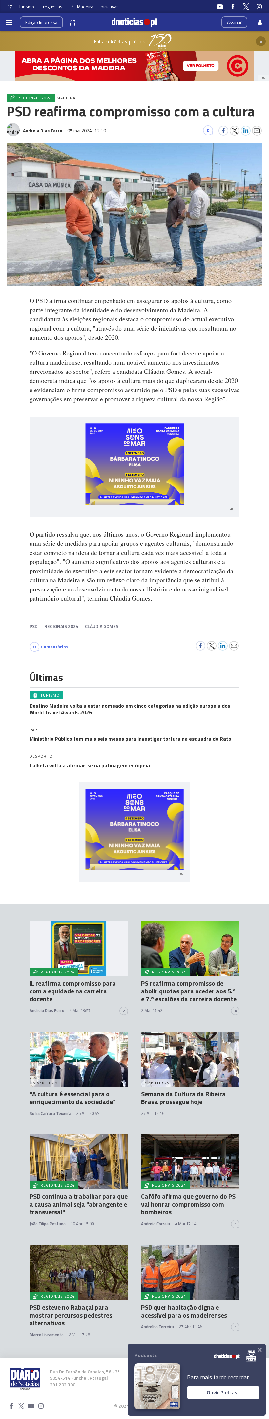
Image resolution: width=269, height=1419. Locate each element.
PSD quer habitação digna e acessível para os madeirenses (184, 1311)
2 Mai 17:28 (79, 1334)
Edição (41, 22)
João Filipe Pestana (48, 1223)
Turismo (26, 6)
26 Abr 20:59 (87, 1113)
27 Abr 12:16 (152, 1113)
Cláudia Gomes (101, 626)
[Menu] (9, 22)
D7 (9, 6)
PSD (34, 626)
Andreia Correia (155, 1223)
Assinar (234, 22)
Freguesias (51, 6)
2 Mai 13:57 (80, 1010)
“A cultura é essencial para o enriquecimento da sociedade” (73, 1098)
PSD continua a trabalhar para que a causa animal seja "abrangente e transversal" (79, 1204)
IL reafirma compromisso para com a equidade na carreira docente (73, 991)
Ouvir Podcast (223, 1392)
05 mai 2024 (86, 130)
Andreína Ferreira (157, 1326)
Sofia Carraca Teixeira (50, 1113)
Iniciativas (109, 6)
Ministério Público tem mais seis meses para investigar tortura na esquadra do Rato (130, 739)
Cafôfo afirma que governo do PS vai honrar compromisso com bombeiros (188, 1204)
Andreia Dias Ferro (47, 1010)
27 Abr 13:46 (190, 1326)
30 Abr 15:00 (82, 1223)
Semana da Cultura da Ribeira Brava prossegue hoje (183, 1098)
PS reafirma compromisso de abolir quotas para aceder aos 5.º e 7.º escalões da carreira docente (189, 991)
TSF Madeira (81, 6)
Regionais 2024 (61, 626)
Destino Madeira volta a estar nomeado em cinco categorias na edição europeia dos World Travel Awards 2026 (130, 709)
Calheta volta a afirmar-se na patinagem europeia (90, 765)
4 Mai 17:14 (185, 1223)
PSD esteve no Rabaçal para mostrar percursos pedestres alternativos (71, 1315)
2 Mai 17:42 (151, 1010)
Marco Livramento (47, 1334)
